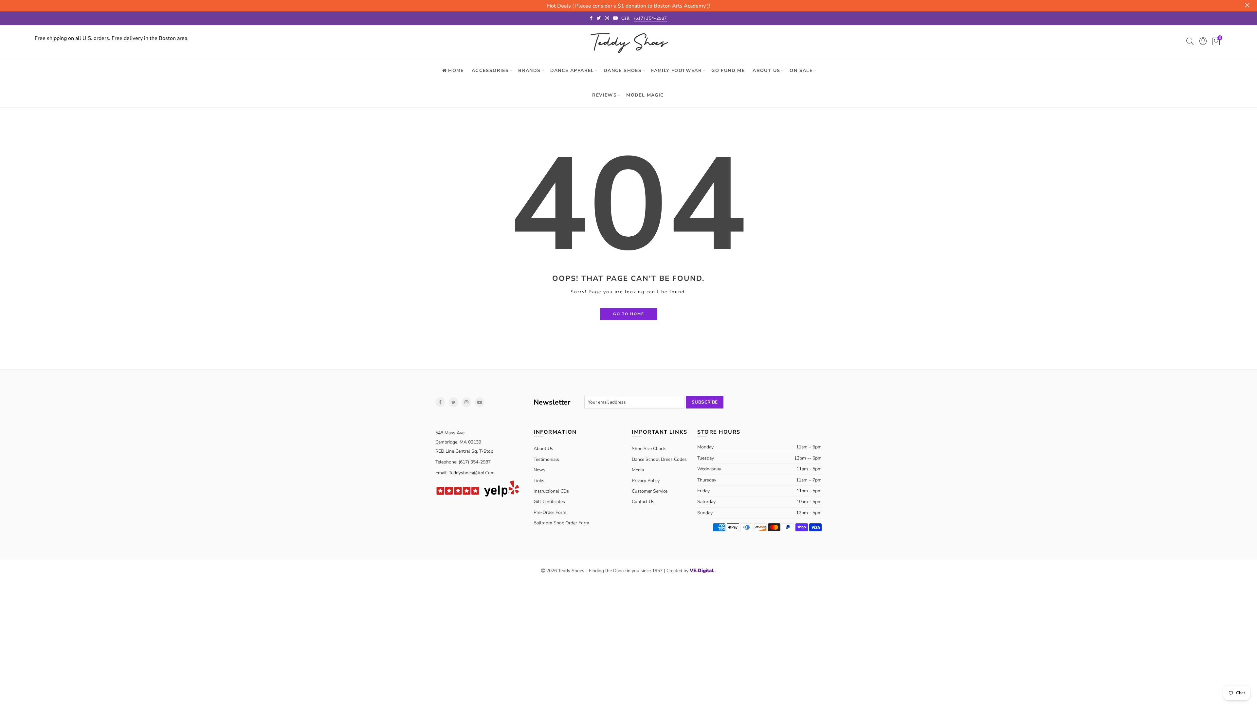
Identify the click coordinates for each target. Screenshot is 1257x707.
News (539, 470)
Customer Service (649, 491)
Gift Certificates (549, 502)
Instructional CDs (551, 491)
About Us (766, 70)
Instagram (466, 402)
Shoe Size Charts (649, 448)
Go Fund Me (728, 70)
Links (539, 481)
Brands (529, 70)
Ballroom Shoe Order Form (561, 523)
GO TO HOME (628, 314)
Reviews (604, 95)
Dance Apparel (572, 70)
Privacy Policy (646, 481)
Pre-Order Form (550, 512)
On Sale (801, 70)
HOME (456, 70)
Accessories (490, 70)
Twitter (453, 402)
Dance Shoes (623, 70)
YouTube (479, 402)
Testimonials (546, 459)
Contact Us (643, 502)
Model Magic (645, 95)
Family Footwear (676, 70)
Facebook (440, 402)
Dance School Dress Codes (659, 459)
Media (638, 470)
